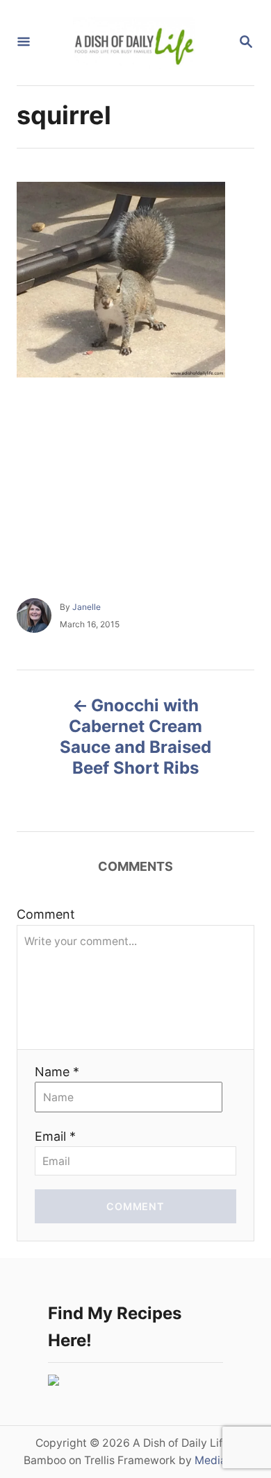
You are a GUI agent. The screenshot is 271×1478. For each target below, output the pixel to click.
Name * (57, 1071)
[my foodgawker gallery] (53, 1381)
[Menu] (23, 42)
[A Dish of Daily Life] (134, 42)
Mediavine (221, 1460)
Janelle (86, 607)
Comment (46, 914)
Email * (55, 1136)
